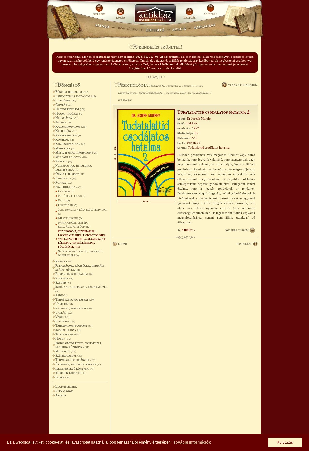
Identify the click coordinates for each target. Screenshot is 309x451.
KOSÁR (120, 11)
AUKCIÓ (179, 28)
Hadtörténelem (70, 109)
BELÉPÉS (190, 11)
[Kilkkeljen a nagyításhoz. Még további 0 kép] (146, 195)
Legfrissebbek (66, 386)
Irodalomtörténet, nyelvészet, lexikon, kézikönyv (78, 345)
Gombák (63, 105)
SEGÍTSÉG (211, 11)
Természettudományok (75, 360)
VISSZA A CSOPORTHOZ (243, 84)
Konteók (64, 139)
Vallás (63, 312)
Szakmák (64, 278)
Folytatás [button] (285, 442)
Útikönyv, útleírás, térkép (78, 364)
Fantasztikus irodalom (75, 96)
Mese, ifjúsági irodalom (76, 152)
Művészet (65, 351)
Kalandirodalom (70, 126)
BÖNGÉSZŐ (127, 28)
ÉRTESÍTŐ (155, 28)
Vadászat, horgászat (73, 308)
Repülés (63, 261)
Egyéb (62, 377)
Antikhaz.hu (154, 14)
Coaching (66, 191)
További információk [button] (192, 442)
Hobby (63, 338)
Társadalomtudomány (73, 325)
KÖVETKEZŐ (244, 244)
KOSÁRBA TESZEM (236, 230)
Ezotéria (65, 321)
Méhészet (65, 148)
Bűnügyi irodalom (71, 91)
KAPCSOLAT (205, 28)
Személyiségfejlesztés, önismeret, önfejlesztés (80, 253)
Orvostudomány (69, 174)
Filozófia (65, 100)
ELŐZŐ (122, 244)
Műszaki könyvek (71, 157)
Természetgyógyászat (74, 299)
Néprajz (63, 161)
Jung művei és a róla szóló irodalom (82, 211)
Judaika (63, 122)
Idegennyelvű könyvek (74, 368)
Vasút (62, 317)
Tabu (61, 295)
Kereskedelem (68, 135)
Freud (64, 200)
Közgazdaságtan (70, 144)
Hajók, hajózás (69, 113)
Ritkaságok (64, 391)
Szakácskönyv (68, 330)
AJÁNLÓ (102, 28)
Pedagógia (65, 178)
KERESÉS (99, 11)
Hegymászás (66, 118)
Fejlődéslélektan (71, 196)
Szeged (63, 282)
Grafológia (67, 205)
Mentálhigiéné (70, 218)
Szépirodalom (68, 355)
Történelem (67, 334)
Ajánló (60, 395)
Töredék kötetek (70, 373)
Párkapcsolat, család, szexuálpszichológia (74, 224)
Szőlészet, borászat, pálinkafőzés (81, 288)
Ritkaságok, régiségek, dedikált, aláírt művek (80, 267)
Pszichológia (68, 187)
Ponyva (63, 182)
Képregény (65, 131)
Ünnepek (64, 304)
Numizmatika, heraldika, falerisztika (73, 167)
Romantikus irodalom (73, 274)
